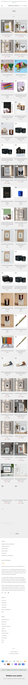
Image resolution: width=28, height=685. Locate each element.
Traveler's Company (6, 626)
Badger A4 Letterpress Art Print (21, 436)
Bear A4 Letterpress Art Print (7, 54)
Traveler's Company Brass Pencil (21, 329)
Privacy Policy (5, 548)
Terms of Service (5, 546)
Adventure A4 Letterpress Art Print (7, 521)
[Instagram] (5, 592)
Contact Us (4, 605)
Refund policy (5, 550)
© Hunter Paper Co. (14, 651)
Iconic (3, 640)
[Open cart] (26, 5)
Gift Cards (4, 553)
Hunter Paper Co (5, 619)
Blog (3, 611)
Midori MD (4, 630)
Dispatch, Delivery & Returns (8, 544)
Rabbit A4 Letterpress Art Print (20, 34)
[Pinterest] (8, 592)
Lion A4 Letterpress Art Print (7, 34)
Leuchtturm (4, 635)
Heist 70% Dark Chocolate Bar (7, 265)
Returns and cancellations (7, 555)
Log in (24, 670)
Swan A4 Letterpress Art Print (7, 457)
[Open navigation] (2, 5)
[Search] (22, 5)
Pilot (3, 642)
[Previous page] (11, 532)
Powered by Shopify (14, 653)
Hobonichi (4, 624)
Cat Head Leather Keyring (7, 74)
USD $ (13, 648)
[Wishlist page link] (24, 5)
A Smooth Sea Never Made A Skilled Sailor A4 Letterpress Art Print (21, 523)
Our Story (4, 600)
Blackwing (4, 621)
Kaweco (3, 628)
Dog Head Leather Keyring (21, 74)
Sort (13, 16)
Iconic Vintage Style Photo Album (7, 350)
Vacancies (4, 607)
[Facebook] (2, 592)
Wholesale (4, 602)
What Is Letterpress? (6, 609)
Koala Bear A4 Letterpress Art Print (20, 54)
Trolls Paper (4, 637)
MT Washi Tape (5, 633)
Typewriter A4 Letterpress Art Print (20, 180)
